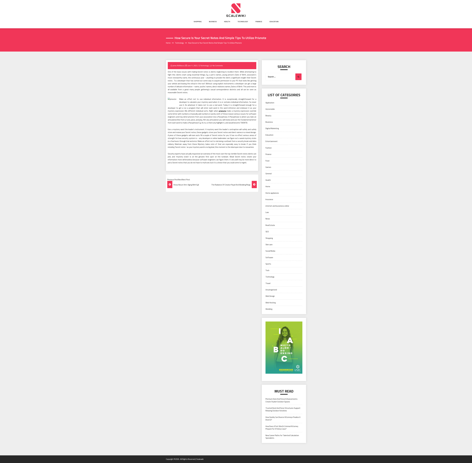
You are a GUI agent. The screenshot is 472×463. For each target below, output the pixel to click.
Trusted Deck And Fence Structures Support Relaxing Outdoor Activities (283, 409)
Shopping (198, 21)
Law (267, 212)
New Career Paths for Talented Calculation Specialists (282, 436)
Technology (242, 21)
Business (213, 21)
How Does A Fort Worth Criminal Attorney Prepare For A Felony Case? (282, 427)
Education (274, 21)
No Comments (218, 65)
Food (267, 160)
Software (269, 257)
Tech (267, 270)
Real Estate (270, 225)
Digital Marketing (272, 128)
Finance (258, 21)
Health (227, 21)
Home (268, 186)
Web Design (270, 296)
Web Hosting (271, 302)
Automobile (270, 109)
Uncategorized (271, 289)
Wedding (269, 309)
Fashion (269, 147)
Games (268, 167)
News (268, 218)
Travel (268, 283)
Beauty (268, 115)
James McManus (178, 65)
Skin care (269, 244)
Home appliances (272, 193)
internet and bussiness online (277, 205)
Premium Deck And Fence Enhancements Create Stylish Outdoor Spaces (281, 400)
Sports (268, 263)
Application (270, 102)
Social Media (270, 251)
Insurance (269, 199)
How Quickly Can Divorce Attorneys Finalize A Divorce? (283, 418)
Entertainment (272, 141)
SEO (267, 231)
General (269, 173)
